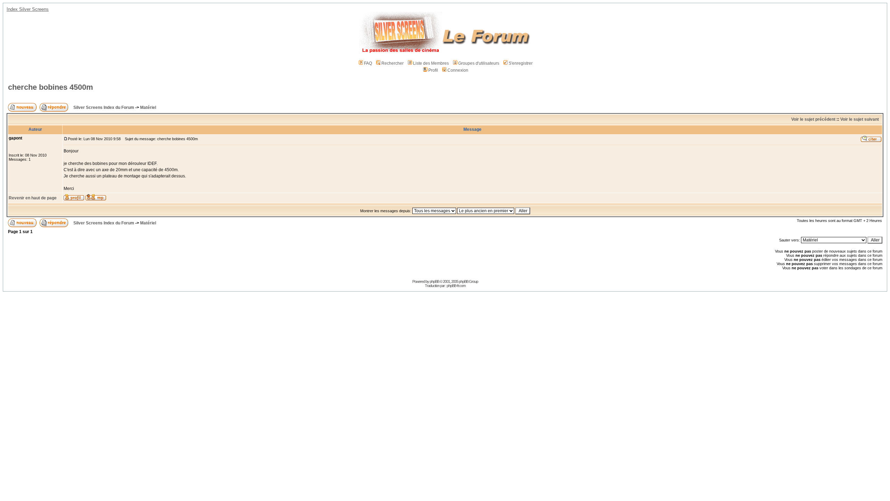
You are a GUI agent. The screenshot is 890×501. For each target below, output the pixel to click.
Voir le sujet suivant (859, 119)
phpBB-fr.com (456, 286)
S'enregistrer (521, 63)
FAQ (368, 63)
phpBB (434, 281)
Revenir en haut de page (33, 198)
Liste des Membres (431, 63)
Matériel (148, 107)
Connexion (457, 70)
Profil (433, 70)
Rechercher (392, 63)
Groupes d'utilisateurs (478, 63)
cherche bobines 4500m (50, 87)
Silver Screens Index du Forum (103, 107)
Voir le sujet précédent (813, 119)
